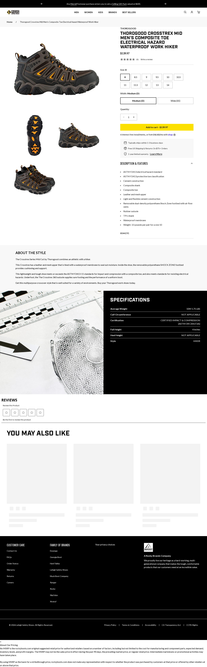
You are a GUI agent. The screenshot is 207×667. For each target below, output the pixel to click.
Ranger (53, 582)
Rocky (52, 589)
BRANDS (113, 12)
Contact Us (12, 551)
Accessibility (150, 625)
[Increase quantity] (134, 117)
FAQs (9, 557)
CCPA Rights (192, 625)
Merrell (74, 4)
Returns (10, 576)
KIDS (100, 12)
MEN (76, 12)
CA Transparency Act (171, 625)
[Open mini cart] (198, 12)
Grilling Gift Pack (119, 4)
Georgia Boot (56, 557)
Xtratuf (53, 601)
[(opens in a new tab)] (56, 69)
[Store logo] (16, 12)
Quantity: (124, 109)
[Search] (185, 12)
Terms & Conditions (130, 625)
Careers (10, 582)
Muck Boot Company (59, 576)
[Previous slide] (42, 3)
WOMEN (88, 12)
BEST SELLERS (129, 12)
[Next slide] (165, 3)
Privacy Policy (110, 625)
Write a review (147, 59)
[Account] (191, 12)
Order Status (12, 563)
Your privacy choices (105, 544)
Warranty (11, 570)
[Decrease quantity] (124, 117)
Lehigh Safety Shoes (59, 570)
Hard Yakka (55, 563)
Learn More (156, 154)
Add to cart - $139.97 (169, 128)
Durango (54, 551)
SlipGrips (54, 595)
